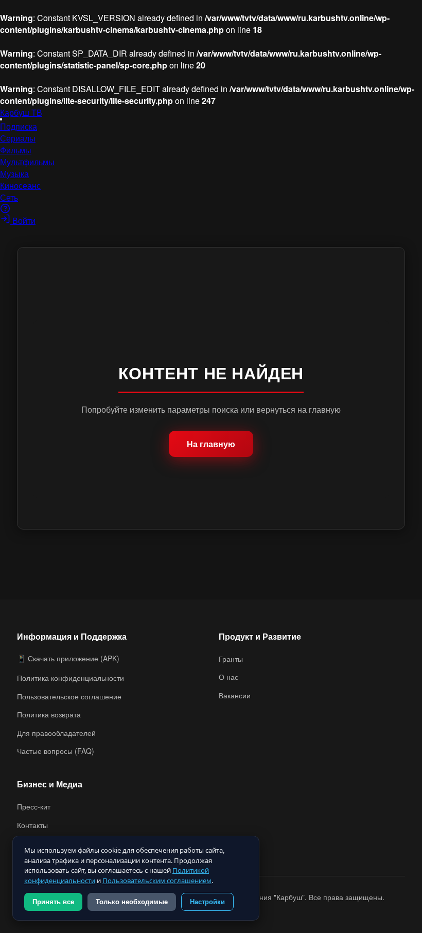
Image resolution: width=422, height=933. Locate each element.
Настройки (207, 902)
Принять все (53, 902)
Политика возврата (49, 714)
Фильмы (15, 150)
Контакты (32, 825)
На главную (211, 444)
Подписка (18, 126)
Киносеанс (20, 185)
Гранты (231, 659)
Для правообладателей (56, 733)
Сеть (9, 197)
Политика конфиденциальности (70, 678)
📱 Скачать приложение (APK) (68, 658)
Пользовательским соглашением (157, 880)
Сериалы (18, 138)
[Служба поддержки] (5, 210)
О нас (228, 677)
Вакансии (235, 695)
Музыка (14, 174)
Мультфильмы (27, 162)
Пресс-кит (33, 806)
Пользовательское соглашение (69, 696)
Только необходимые (132, 902)
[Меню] (1, 119)
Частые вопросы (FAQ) (55, 751)
